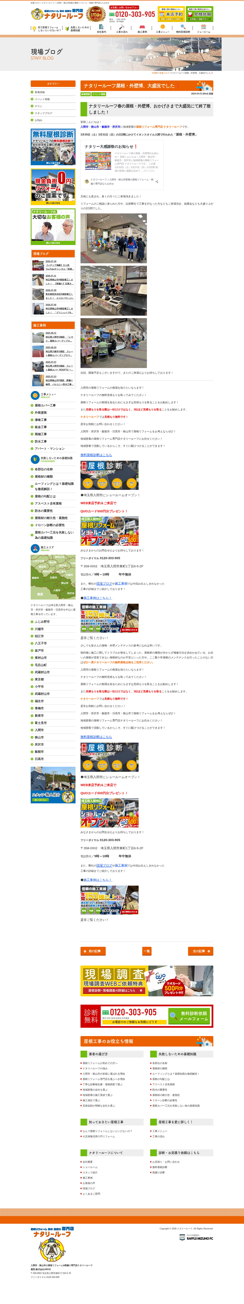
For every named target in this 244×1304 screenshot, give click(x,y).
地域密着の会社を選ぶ (95, 1089)
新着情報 (85, 94)
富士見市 (41, 723)
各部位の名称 (159, 1063)
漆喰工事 (41, 420)
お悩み (38, 120)
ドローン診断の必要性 (164, 1100)
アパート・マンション (50, 448)
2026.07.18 (60, 265)
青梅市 (39, 708)
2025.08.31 (59, 337)
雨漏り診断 (158, 1172)
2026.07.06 (59, 309)
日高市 (39, 759)
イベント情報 (98, 94)
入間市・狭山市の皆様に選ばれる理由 (104, 1073)
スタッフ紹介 (90, 1172)
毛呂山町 (41, 665)
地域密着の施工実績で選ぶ (98, 1095)
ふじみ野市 (42, 621)
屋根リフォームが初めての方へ (100, 1063)
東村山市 (41, 657)
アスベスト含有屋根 (163, 1084)
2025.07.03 (60, 380)
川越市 (39, 629)
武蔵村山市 (42, 672)
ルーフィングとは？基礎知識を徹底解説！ (176, 1073)
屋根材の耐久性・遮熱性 (166, 1095)
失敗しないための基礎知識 (80, 29)
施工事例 (142, 32)
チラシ (38, 106)
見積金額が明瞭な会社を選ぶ (99, 1105)
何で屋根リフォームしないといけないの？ (49, 29)
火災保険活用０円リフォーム (99, 1136)
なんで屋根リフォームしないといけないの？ (107, 1131)
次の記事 (199, 951)
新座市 (39, 715)
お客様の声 (89, 1183)
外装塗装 (41, 412)
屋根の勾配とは (161, 1079)
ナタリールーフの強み (95, 1068)
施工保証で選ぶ (91, 1100)
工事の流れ (122, 32)
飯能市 (39, 751)
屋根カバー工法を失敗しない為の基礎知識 (176, 1105)
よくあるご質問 (91, 1193)
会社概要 (88, 1161)
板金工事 (41, 427)
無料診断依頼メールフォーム (193, 1016)
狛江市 (39, 636)
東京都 (39, 679)
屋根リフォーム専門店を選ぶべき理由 (104, 1079)
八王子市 (41, 643)
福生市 (39, 701)
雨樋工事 (41, 434)
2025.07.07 (59, 366)
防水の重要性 (159, 1089)
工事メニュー (162, 32)
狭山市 (39, 737)
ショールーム (203, 32)
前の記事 (95, 951)
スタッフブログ (43, 113)
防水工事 (41, 441)
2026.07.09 (60, 294)
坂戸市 (39, 650)
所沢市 (39, 744)
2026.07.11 (60, 280)
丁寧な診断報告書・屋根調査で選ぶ (102, 1084)
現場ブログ (89, 1188)
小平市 (39, 686)
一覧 (147, 951)
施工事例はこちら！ (97, 598)
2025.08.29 (59, 351)
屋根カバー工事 (45, 405)
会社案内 (101, 32)
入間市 (39, 730)
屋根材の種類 (159, 1068)
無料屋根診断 (183, 32)
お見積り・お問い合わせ (166, 1161)
